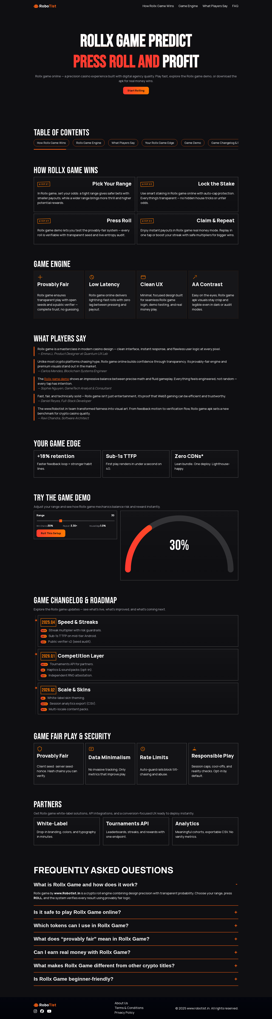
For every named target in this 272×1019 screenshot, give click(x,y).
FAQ (235, 6)
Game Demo (192, 143)
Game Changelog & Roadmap (230, 143)
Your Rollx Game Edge (159, 143)
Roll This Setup (51, 533)
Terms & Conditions (129, 1008)
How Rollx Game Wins (158, 6)
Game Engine (188, 6)
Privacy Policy (124, 1012)
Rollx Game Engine (88, 143)
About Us (121, 1003)
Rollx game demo (56, 379)
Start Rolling (136, 90)
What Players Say (215, 6)
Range (41, 515)
